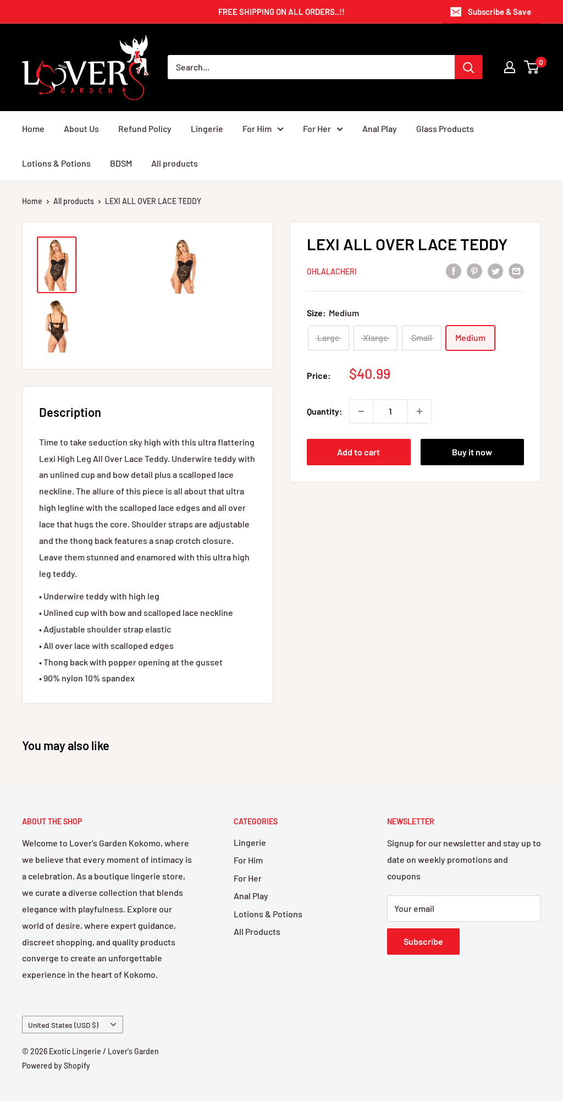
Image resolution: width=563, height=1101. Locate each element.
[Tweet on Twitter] (495, 270)
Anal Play (379, 128)
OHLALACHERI (332, 271)
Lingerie (207, 128)
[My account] (509, 67)
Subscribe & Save (499, 11)
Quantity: (325, 411)
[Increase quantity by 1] (419, 411)
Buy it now (472, 452)
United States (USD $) (63, 1025)
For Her (317, 128)
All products (174, 163)
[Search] (468, 67)
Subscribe (423, 941)
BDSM (121, 163)
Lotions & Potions (56, 163)
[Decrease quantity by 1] (361, 411)
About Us (81, 128)
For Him (257, 128)
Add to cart (358, 452)
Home (33, 128)
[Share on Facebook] (453, 270)
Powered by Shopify (56, 1065)
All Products (257, 931)
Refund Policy (145, 128)
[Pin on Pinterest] (474, 270)
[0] (532, 67)
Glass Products (445, 128)
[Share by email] (516, 270)
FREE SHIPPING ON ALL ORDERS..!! (281, 11)
